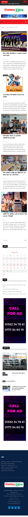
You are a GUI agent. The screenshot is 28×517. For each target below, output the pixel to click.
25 (14, 268)
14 (24, 261)
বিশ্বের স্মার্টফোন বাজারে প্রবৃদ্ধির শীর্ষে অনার (10, 289)
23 (7, 268)
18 (14, 265)
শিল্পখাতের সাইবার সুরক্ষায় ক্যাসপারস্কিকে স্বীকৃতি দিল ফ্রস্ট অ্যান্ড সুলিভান (14, 285)
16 (7, 265)
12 (17, 261)
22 (3, 268)
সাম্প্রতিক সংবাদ (5, 34)
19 (17, 265)
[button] (24, 1)
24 (10, 268)
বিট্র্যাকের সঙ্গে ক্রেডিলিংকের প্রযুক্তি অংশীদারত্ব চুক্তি (12, 291)
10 (10, 261)
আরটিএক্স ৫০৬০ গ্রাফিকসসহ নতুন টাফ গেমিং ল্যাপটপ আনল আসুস (14, 294)
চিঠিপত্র (4, 381)
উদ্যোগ (4, 116)
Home (2, 27)
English (6, 356)
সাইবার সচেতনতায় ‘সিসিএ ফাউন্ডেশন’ (18, 373)
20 (21, 265)
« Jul (4, 274)
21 (24, 265)
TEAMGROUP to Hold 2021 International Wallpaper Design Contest (19, 388)
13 (21, 261)
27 (21, 268)
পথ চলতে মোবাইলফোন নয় (10, 381)
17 (10, 265)
